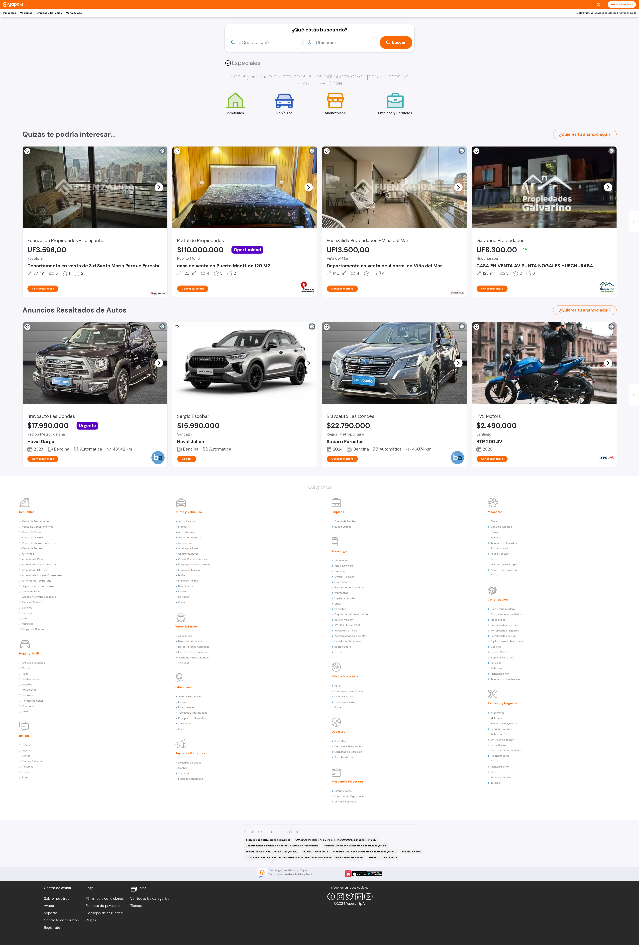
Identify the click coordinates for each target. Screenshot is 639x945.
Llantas (182, 591)
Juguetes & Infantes (190, 753)
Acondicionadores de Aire (350, 636)
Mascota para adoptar (505, 564)
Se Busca (183, 597)
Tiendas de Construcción (506, 679)
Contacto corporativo (61, 920)
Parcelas (27, 613)
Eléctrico (496, 646)
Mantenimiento (500, 673)
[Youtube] (368, 896)
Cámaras (339, 571)
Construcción (498, 600)
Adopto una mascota (504, 570)
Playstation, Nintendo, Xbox (351, 614)
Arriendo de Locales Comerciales (42, 575)
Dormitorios (29, 690)
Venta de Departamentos (37, 526)
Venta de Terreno (32, 548)
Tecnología (340, 551)
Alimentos (497, 521)
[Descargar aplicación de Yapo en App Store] (359, 873)
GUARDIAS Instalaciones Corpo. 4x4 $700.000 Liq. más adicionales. (335, 839)
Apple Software (343, 566)
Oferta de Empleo (345, 521)
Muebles (27, 684)
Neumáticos (185, 586)
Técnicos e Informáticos (192, 712)
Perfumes (27, 766)
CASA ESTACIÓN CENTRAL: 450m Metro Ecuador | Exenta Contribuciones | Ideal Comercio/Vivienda (304, 857)
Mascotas (495, 512)
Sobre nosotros (56, 898)
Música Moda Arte (345, 676)
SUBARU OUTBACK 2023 (383, 857)
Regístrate (52, 927)
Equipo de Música (189, 570)
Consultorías (498, 745)
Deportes (338, 732)
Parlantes (340, 609)
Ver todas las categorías (149, 898)
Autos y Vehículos (188, 512)
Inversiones (497, 712)
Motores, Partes (188, 580)
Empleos (338, 512)
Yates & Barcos (186, 627)
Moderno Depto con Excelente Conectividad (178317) (365, 851)
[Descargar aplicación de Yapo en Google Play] (374, 873)
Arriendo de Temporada (36, 580)
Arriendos (28, 553)
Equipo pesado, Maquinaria (194, 564)
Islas (24, 618)
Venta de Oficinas (33, 537)
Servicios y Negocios (503, 703)
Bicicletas (340, 741)
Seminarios (184, 723)
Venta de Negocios (502, 739)
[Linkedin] (359, 896)
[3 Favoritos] (177, 151)
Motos (182, 526)
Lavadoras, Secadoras (348, 641)
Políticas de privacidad (103, 905)
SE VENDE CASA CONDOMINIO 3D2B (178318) (271, 851)
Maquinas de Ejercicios (348, 752)
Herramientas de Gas (503, 636)
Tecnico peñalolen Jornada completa (268, 839)
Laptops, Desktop (345, 598)
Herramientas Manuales (505, 630)
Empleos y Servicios (49, 13)
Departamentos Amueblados (39, 586)
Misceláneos (498, 620)
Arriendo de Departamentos (39, 564)
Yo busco (184, 663)
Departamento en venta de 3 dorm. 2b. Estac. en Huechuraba (282, 845)
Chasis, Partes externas (192, 559)
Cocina (26, 668)
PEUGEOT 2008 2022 (315, 851)
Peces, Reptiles (500, 553)
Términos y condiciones (105, 898)
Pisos (25, 673)
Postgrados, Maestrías (192, 718)
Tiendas (136, 905)
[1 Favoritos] (327, 327)
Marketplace (74, 13)
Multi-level (497, 718)
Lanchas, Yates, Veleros (192, 652)
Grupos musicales (345, 702)
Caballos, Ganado (501, 526)
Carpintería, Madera (503, 609)
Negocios (27, 624)
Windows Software (345, 630)
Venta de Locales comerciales (40, 543)
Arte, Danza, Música (190, 696)
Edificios (27, 607)
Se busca (27, 695)
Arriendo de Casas (33, 559)
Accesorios (185, 543)
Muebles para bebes (190, 779)
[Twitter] (349, 896)
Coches (183, 768)
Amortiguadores (188, 548)
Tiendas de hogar (32, 700)
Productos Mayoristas (504, 723)
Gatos (494, 532)
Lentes (26, 756)
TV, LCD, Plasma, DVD (347, 625)
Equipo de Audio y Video (349, 587)
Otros (25, 711)
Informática (341, 582)
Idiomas (183, 702)
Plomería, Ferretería (502, 657)
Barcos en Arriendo (190, 641)
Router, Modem (343, 620)
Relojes (26, 772)
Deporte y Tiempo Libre (348, 746)
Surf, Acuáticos (343, 757)
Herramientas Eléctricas (505, 625)
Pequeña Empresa (502, 729)
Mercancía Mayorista (347, 782)
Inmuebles (9, 13)
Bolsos (26, 745)
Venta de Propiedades (35, 521)
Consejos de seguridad (606, 13)
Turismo (495, 783)
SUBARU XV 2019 (411, 851)
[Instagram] (340, 896)
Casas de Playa (31, 591)
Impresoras (341, 593)
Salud (494, 772)
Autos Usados (187, 521)
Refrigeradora (342, 646)
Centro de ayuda (627, 13)
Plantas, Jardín (31, 679)
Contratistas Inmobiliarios (506, 614)
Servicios (496, 663)
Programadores (500, 756)
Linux (337, 603)
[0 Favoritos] (327, 151)
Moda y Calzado (32, 761)
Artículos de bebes (189, 762)
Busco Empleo (343, 526)
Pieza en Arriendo (32, 602)
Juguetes (184, 773)
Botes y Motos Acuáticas (193, 646)
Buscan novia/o (500, 548)
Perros (495, 559)
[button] (159, 187)
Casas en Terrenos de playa (39, 597)
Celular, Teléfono (344, 576)
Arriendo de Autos (189, 537)
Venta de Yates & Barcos (193, 657)
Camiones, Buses (188, 553)
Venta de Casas (31, 532)
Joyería (26, 750)
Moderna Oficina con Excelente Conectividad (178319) (355, 845)
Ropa (25, 777)
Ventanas (28, 706)
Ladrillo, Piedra (499, 652)
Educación (183, 687)
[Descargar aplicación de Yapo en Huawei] (348, 874)
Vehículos (26, 13)
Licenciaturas (186, 707)
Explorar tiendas (585, 13)
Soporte (50, 913)
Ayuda (49, 905)
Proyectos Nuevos (33, 629)
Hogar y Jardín (30, 653)
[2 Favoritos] (27, 151)
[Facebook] (331, 896)
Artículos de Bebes (33, 663)
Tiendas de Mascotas (504, 543)
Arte (337, 685)
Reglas (91, 920)
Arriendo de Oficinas (34, 570)
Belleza (24, 736)
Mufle (181, 575)
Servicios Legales (501, 777)
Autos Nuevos (186, 532)
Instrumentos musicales (348, 691)
